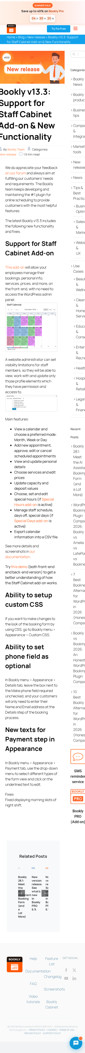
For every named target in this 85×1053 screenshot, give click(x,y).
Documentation (38, 971)
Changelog (52, 976)
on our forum (15, 173)
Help (33, 958)
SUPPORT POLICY (52, 1033)
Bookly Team (16, 149)
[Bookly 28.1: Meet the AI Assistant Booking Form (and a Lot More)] (19, 869)
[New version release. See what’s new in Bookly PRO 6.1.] (47, 869)
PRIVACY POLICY (37, 1029)
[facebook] (66, 970)
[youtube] (66, 978)
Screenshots (54, 989)
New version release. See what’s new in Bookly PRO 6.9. (37, 893)
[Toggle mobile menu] (75, 28)
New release (36, 37)
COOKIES (52, 1029)
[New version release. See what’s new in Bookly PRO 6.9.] (33, 869)
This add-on (14, 267)
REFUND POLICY (32, 1033)
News (77, 177)
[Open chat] (76, 1043)
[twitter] (74, 970)
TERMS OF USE (66, 1029)
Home (11, 37)
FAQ (33, 983)
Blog (21, 37)
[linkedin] (74, 978)
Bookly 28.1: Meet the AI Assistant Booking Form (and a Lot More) (24, 896)
